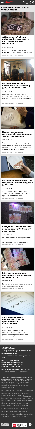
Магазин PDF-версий (9, 353)
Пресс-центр (26, 351)
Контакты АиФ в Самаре (10, 367)
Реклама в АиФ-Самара (10, 360)
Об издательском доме (10, 351)
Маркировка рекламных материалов (15, 369)
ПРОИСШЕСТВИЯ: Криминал (12, 55)
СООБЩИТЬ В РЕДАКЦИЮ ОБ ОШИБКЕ (14, 372)
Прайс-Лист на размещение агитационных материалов (12, 363)
